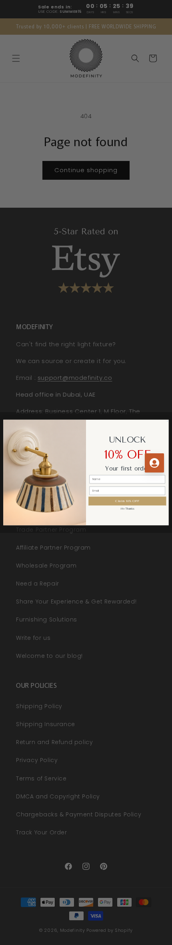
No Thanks (127, 508)
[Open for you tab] (154, 462)
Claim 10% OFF (127, 501)
